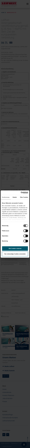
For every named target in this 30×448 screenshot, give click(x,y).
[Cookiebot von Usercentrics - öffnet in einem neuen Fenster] (21, 193)
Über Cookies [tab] (24, 197)
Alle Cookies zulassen (15, 248)
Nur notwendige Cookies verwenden (15, 254)
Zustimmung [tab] (5, 197)
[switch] (25, 230)
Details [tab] (15, 197)
